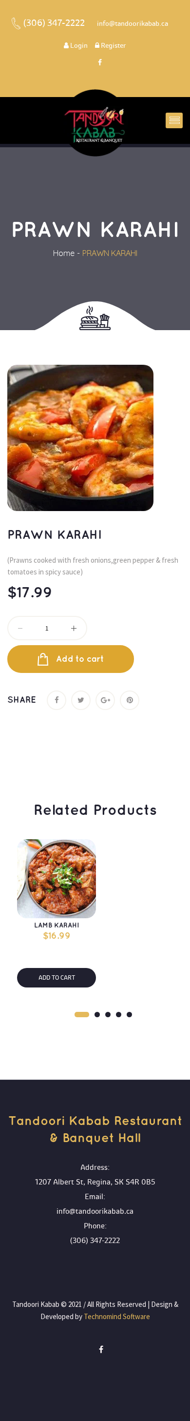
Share (21, 700)
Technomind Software (116, 1316)
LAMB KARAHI (56, 925)
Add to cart (80, 659)
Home (64, 253)
